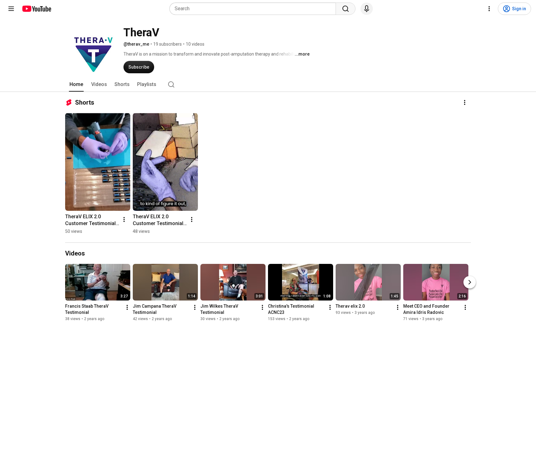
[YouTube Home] (36, 8)
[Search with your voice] (366, 8)
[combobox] (254, 8)
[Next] (469, 282)
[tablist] (268, 84)
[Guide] (11, 8)
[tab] (76, 84)
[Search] (345, 8)
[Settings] (489, 8)
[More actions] (464, 102)
